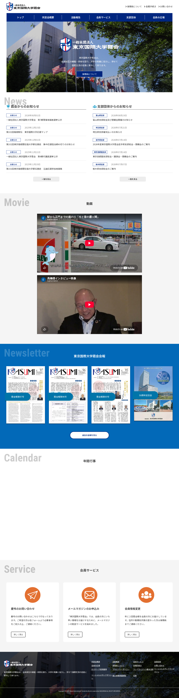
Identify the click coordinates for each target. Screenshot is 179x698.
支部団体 (131, 17)
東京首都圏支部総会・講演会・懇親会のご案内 (115, 156)
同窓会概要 (48, 17)
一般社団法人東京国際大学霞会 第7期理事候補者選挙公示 (34, 119)
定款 (135, 675)
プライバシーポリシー (120, 669)
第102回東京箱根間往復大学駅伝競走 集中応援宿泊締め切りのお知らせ (40, 144)
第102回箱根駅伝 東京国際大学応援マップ (27, 132)
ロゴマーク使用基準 (99, 669)
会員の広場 (159, 17)
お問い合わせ (166, 6)
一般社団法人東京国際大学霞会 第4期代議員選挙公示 (32, 156)
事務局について (134, 6)
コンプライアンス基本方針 (143, 669)
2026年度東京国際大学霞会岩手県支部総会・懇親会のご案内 (121, 144)
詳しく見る (18, 634)
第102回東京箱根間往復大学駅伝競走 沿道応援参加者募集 (34, 168)
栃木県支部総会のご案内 (104, 168)
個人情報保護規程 (119, 675)
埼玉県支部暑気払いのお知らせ (107, 132)
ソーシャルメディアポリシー (101, 676)
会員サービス (103, 17)
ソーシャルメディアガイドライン (164, 670)
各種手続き (151, 6)
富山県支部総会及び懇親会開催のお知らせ (113, 119)
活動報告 (75, 17)
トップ (20, 17)
